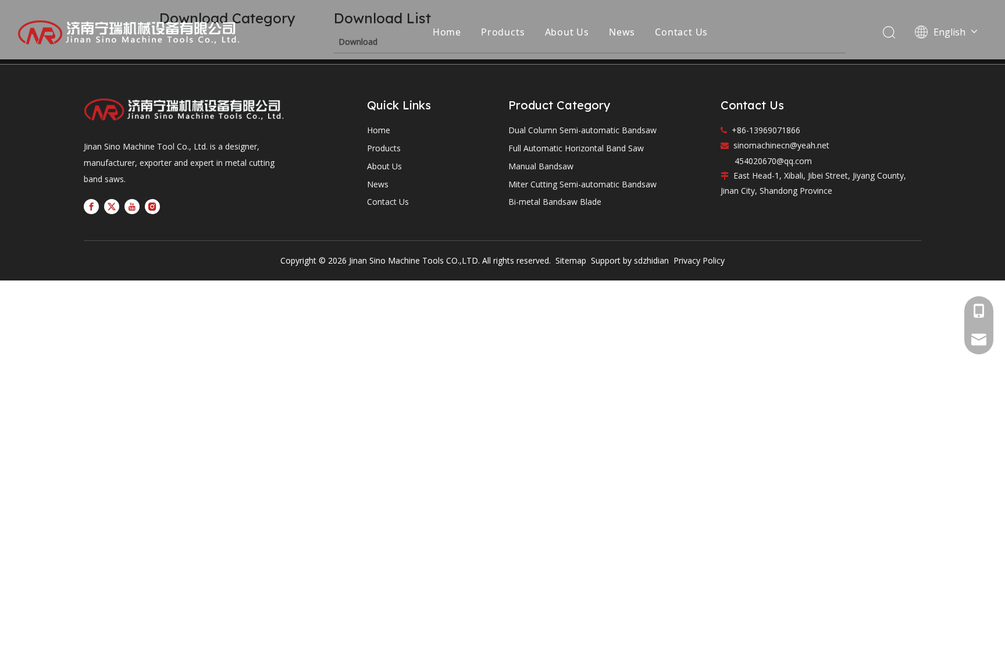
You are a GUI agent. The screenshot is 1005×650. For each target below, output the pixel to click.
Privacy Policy (699, 260)
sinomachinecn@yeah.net (781, 145)
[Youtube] (132, 206)
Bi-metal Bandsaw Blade (554, 201)
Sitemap (569, 260)
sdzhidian (651, 260)
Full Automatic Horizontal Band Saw (576, 148)
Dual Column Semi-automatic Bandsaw (582, 130)
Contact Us (681, 32)
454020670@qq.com (773, 160)
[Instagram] (152, 206)
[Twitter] (111, 206)
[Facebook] (91, 206)
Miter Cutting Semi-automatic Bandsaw (582, 184)
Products (503, 32)
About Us (567, 32)
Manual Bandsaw (540, 166)
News (622, 32)
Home (447, 32)
